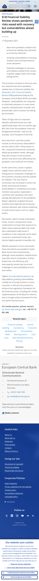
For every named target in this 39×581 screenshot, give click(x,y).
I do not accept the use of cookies (21, 577)
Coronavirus (18, 328)
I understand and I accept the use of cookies (20, 572)
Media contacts (12, 413)
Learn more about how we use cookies (21, 568)
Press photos (10, 445)
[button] (35, 2)
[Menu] (35, 6)
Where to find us (11, 451)
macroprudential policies (19, 276)
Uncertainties (26, 331)
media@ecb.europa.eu (20, 397)
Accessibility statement (14, 493)
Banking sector (20, 335)
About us (8, 435)
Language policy (11, 497)
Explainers (9, 441)
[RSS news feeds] (33, 515)
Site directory (11, 501)
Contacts (8, 448)
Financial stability (15, 325)
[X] (6, 515)
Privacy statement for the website (18, 487)
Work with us (10, 438)
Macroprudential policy (23, 338)
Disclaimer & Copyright (14, 464)
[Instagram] (17, 515)
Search (28, 6)
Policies (19, 341)
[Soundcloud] (27, 515)
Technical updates (12, 467)
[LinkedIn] (12, 515)
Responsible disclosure (14, 471)
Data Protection (11, 484)
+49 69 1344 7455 (17, 392)
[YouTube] (22, 515)
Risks (7, 335)
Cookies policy (10, 490)
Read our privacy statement (21, 564)
